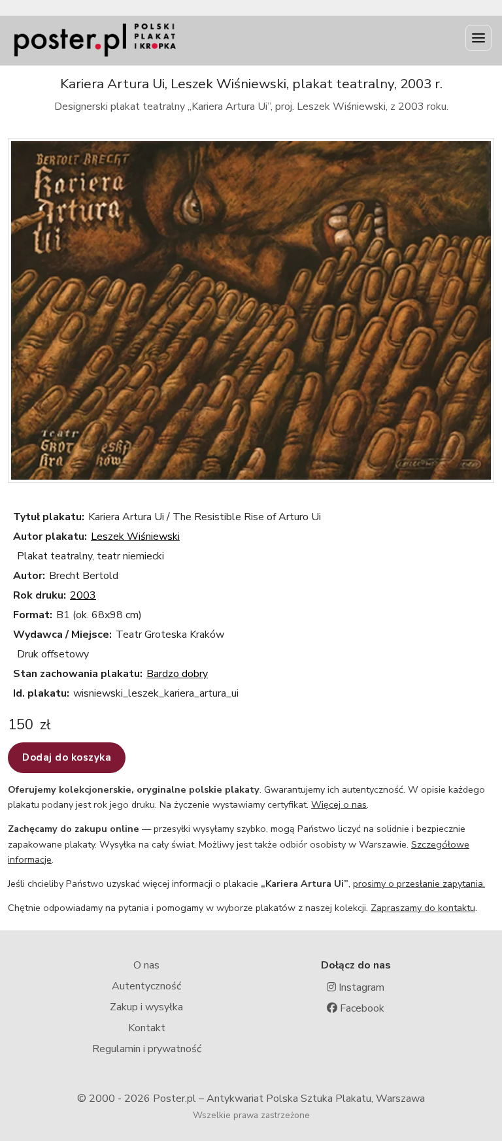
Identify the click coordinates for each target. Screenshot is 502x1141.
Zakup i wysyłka (146, 1007)
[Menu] (478, 38)
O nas (146, 965)
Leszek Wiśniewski (135, 536)
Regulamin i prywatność (146, 1049)
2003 (83, 595)
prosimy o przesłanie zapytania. (419, 883)
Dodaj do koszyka (66, 757)
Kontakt (146, 1028)
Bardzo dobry (177, 674)
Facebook (360, 1008)
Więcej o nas (339, 804)
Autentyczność (146, 986)
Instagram (360, 987)
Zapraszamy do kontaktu (423, 907)
